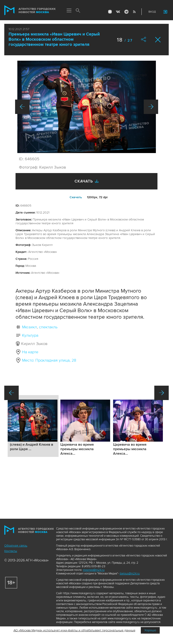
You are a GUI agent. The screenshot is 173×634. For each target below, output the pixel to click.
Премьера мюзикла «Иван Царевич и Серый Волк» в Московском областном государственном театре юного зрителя (54, 39)
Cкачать (76, 197)
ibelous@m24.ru (130, 573)
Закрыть (158, 40)
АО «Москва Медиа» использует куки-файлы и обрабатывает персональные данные (74, 630)
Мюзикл (29, 327)
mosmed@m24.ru (94, 570)
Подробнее (33, 426)
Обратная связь (15, 545)
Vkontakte (118, 11)
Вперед (151, 107)
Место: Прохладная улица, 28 (49, 360)
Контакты (10, 551)
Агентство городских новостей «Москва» (30, 10)
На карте (30, 351)
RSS (134, 11)
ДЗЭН (110, 11)
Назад (22, 107)
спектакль (48, 327)
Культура (30, 335)
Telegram (126, 11)
